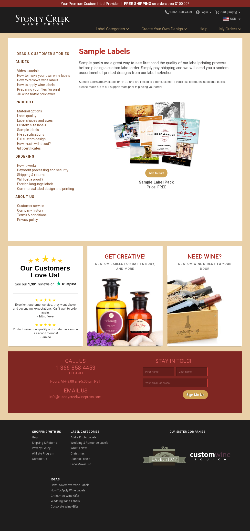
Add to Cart (156, 173)
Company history (30, 210)
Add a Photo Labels (83, 437)
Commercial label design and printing (45, 189)
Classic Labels (80, 459)
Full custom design (31, 139)
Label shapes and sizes (35, 120)
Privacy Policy (41, 448)
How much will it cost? (34, 144)
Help (203, 29)
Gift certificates (29, 148)
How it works (27, 165)
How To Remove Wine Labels (70, 485)
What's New (79, 448)
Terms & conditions (32, 215)
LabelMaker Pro (81, 464)
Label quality (26, 116)
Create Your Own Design (162, 29)
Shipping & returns (31, 175)
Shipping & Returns (44, 442)
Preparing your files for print (38, 89)
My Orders (228, 29)
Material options (29, 111)
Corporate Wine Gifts (65, 506)
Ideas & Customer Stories (42, 54)
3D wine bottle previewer (36, 94)
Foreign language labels (35, 184)
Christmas (78, 453)
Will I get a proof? (30, 179)
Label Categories (110, 29)
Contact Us (39, 459)
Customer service (30, 206)
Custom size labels (31, 125)
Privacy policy (27, 220)
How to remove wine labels (37, 80)
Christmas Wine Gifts (65, 496)
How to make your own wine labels (43, 75)
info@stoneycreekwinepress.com (75, 397)
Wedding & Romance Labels (89, 442)
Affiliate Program (43, 453)
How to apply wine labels (36, 85)
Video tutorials (28, 71)
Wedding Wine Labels (65, 501)
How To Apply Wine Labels (68, 490)
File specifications (30, 134)
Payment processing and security (42, 170)
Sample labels (28, 130)
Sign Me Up (195, 395)
